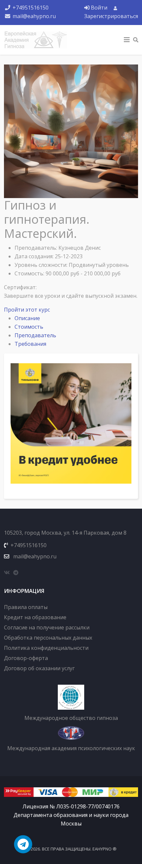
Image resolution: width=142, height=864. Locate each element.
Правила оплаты (26, 607)
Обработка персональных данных (48, 637)
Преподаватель (35, 335)
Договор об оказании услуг (39, 668)
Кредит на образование (35, 617)
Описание (27, 318)
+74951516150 (31, 7)
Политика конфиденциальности (46, 647)
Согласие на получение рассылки (46, 627)
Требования (30, 343)
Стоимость (29, 326)
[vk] (7, 572)
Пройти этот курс (27, 309)
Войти (99, 7)
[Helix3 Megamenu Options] (127, 40)
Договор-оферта (26, 658)
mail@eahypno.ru (34, 16)
